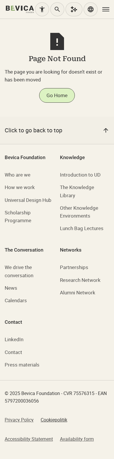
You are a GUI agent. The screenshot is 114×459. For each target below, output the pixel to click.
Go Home (57, 95)
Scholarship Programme (18, 216)
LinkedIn (14, 339)
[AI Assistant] (73, 9)
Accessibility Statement (29, 439)
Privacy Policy (19, 420)
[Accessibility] (42, 9)
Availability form (77, 439)
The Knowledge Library (77, 191)
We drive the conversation (19, 271)
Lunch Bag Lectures (81, 228)
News (11, 287)
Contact (13, 352)
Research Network (80, 280)
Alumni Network (77, 292)
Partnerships (74, 267)
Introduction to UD (80, 174)
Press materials (22, 364)
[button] (91, 9)
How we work (20, 187)
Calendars (16, 300)
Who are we (17, 174)
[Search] (57, 9)
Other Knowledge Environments (79, 211)
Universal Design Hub (28, 200)
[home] (20, 9)
